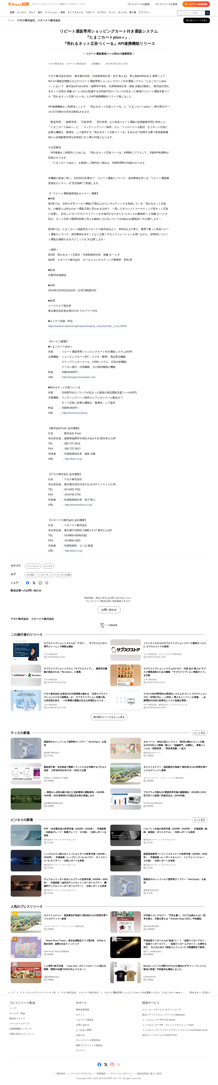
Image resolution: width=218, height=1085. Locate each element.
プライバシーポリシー (121, 1073)
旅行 (40, 12)
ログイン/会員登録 (198, 4)
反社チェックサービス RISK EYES (159, 1035)
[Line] (40, 582)
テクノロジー (33, 566)
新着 (12, 12)
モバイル (122, 12)
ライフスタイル (75, 12)
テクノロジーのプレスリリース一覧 (38, 992)
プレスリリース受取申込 (88, 1040)
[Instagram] (112, 1064)
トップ (11, 992)
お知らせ (80, 1035)
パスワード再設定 (85, 1019)
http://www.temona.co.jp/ (78, 504)
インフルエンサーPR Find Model (158, 1019)
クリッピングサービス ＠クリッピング (161, 1009)
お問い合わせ (109, 609)
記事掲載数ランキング (20, 1028)
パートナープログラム (81, 1073)
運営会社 (60, 1073)
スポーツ (90, 12)
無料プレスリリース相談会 (89, 1045)
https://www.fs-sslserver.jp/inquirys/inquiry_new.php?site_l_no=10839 (87, 326)
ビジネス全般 (63, 574)
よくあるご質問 (83, 1030)
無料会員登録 (82, 1009)
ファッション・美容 (55, 12)
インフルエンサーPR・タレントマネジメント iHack (168, 1025)
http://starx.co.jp (73, 550)
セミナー (80, 1050)
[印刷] (46, 582)
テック (112, 12)
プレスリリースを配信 (138, 4)
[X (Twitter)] (34, 582)
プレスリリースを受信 (166, 4)
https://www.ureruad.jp (74, 413)
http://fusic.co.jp (73, 458)
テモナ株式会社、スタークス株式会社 (67, 63)
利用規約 (101, 1073)
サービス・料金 (17, 1013)
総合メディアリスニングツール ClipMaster (163, 1014)
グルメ (32, 12)
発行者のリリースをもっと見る (109, 717)
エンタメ (21, 12)
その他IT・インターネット (39, 574)
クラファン (144, 12)
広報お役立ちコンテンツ (21, 1034)
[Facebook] (27, 582)
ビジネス (101, 12)
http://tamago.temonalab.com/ (78, 377)
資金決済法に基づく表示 (149, 1073)
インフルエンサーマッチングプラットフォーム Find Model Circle (174, 1030)
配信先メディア (17, 1018)
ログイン (80, 1014)
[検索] (207, 13)
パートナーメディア (19, 1023)
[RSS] (118, 1064)
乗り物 (132, 12)
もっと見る (199, 733)
